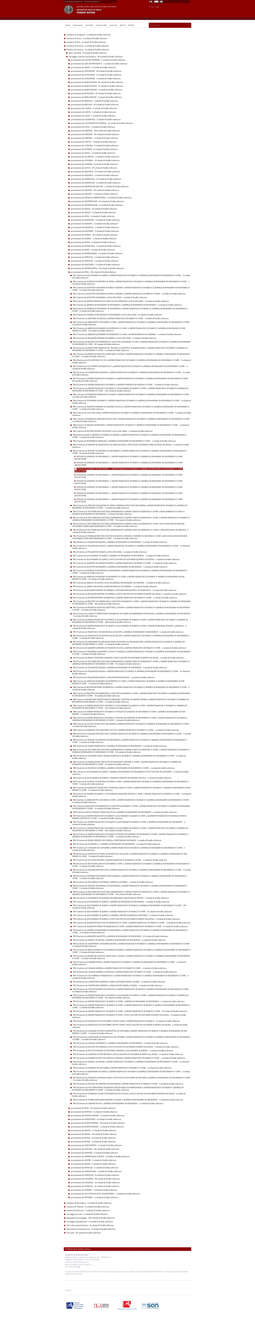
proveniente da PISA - (93, 272)
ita (152, 7)
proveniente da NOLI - (93, 216)
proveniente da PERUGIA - (94, 257)
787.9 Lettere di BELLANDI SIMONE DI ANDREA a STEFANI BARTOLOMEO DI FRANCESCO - (124, 590)
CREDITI (68, 1290)
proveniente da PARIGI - (94, 235)
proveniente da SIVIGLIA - (94, 1168)
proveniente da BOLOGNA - (96, 93)
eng (157, 7)
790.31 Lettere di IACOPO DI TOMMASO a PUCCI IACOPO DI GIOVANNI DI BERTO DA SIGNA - (125, 1047)
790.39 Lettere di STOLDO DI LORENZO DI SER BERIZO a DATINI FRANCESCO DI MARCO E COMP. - (128, 1084)
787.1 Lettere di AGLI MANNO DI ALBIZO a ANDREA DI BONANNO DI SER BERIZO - (121, 556)
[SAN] (150, 1306)
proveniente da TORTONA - (95, 1175)
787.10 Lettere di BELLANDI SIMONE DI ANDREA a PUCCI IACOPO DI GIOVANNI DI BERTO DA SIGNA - (129, 594)
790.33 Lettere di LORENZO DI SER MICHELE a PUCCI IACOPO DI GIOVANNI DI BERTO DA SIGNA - (128, 1054)
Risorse (123, 25)
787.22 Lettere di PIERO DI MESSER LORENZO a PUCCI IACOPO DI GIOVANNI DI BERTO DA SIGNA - (128, 658)
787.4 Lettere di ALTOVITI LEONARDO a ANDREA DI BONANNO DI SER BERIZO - (120, 567)
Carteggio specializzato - (89, 1222)
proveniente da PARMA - (93, 238)
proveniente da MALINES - (94, 175)
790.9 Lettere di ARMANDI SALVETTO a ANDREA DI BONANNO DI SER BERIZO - (120, 936)
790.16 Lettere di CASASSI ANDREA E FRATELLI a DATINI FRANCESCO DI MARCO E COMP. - (125, 972)
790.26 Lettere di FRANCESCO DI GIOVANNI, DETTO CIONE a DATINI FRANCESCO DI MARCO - (126, 1021)
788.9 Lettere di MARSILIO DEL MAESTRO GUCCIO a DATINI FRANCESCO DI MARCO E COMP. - (126, 730)
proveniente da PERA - (93, 250)
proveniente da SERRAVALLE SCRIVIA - (100, 1156)
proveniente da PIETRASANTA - (97, 268)
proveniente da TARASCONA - (96, 1171)
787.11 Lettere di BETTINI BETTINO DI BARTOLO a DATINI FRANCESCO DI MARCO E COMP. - (125, 598)
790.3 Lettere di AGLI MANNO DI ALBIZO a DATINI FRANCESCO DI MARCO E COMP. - (122, 911)
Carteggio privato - (87, 1214)
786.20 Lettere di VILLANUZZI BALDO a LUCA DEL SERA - (110, 552)
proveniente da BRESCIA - (94, 101)
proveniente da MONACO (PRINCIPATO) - (101, 198)
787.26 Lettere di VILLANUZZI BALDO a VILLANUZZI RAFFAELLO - (114, 677)
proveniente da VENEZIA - (95, 1186)
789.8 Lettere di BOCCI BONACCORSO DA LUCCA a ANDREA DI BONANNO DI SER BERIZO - (125, 812)
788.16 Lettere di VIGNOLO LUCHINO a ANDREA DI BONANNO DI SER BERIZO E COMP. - (124, 768)
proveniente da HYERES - (94, 149)
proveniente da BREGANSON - (96, 97)
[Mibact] (75, 1306)
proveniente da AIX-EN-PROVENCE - (99, 64)
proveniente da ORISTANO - (95, 220)
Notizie (131, 25)
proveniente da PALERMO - (95, 231)
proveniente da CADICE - (94, 108)
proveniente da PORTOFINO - (96, 1119)
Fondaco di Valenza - (87, 1207)
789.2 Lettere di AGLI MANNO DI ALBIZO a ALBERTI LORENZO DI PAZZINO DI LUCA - (122, 778)
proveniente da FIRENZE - (95, 131)
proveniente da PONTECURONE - (97, 1115)
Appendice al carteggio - (90, 1218)
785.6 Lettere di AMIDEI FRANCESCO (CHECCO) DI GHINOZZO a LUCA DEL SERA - (121, 301)
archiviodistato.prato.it (73, 2)
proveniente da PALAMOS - (95, 227)
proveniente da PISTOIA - (94, 1112)
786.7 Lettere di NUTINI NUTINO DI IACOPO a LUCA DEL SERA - (112, 431)
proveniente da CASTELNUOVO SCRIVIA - (102, 123)
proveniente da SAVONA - (95, 1149)
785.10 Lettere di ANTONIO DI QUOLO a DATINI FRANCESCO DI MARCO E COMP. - (121, 318)
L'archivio (89, 25)
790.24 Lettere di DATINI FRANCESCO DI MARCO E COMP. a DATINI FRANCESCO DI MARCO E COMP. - (130, 1011)
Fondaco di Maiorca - (87, 1210)
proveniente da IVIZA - (93, 153)
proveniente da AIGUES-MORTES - (98, 60)
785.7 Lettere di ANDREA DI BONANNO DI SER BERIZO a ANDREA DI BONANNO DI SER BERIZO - (127, 305)
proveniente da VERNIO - (94, 1190)
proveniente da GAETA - (93, 142)
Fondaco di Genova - (87, 50)
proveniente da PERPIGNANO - (96, 253)
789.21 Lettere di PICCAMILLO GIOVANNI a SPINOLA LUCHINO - (113, 882)
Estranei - (83, 1233)
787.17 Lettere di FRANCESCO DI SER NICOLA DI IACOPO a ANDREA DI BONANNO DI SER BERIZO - (128, 632)
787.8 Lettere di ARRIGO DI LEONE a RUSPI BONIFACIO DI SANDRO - (115, 586)
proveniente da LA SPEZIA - (95, 157)
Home (67, 25)
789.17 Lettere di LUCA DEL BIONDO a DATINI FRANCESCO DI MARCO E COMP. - (120, 860)
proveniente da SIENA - (93, 1164)
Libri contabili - (88, 53)
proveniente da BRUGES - (95, 105)
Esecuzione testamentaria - (90, 1229)
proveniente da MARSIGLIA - (96, 179)
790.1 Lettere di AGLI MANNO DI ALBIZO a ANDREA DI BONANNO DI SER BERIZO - (121, 902)
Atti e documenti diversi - (90, 1225)
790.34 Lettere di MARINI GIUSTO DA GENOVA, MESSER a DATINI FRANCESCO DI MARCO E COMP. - (129, 1058)
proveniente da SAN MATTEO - (96, 1145)
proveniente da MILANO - (95, 190)
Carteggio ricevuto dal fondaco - (96, 57)
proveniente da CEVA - (93, 127)
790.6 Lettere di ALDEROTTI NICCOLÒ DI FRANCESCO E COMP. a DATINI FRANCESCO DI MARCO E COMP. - (131, 923)
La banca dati (101, 25)
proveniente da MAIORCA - (95, 172)
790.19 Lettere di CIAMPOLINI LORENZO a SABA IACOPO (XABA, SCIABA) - (117, 985)
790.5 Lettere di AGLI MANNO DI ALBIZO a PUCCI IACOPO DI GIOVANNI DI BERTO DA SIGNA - (126, 919)
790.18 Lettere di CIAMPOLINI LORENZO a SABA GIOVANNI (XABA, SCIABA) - (119, 982)
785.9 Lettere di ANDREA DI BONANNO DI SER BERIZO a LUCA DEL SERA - (117, 315)
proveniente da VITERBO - (94, 1197)
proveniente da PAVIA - (93, 242)
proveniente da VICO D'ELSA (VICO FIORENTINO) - (105, 1194)
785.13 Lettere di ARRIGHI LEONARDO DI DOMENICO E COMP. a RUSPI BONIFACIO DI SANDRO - (127, 334)
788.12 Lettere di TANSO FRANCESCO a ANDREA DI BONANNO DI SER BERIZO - (120, 746)
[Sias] (161, 2)
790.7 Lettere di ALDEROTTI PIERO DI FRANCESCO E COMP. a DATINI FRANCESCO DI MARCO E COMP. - (130, 926)
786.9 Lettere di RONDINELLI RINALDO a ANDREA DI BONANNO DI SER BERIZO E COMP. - (124, 441)
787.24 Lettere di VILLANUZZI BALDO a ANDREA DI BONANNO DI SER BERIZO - (120, 667)
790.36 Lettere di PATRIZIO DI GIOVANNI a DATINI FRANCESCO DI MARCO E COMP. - (122, 1068)
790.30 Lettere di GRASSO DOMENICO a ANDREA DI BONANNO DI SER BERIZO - (120, 1043)
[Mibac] (151, 2)
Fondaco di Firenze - (87, 46)
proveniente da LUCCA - (94, 168)
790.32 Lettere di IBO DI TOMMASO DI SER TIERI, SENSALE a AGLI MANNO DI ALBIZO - (123, 1050)
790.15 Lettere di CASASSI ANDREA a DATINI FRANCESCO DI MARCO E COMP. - (119, 968)
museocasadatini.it (91, 2)
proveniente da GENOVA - (94, 145)
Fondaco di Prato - (86, 38)
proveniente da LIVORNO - (95, 160)
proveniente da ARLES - (93, 67)
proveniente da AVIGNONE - (96, 71)
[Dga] (103, 1306)
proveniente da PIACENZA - (95, 265)
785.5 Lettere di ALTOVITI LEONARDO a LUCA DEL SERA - (110, 297)
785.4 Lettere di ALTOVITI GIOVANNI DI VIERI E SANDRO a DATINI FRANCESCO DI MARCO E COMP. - (129, 294)
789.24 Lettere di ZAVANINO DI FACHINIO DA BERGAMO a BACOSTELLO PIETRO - (121, 898)
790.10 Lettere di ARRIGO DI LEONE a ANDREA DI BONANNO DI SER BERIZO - (119, 940)
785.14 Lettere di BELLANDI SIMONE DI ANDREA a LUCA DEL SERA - (114, 338)
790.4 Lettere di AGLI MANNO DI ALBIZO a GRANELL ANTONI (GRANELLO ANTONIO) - (123, 915)
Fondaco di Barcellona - (89, 1203)
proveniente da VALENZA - (95, 1179)
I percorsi (113, 25)
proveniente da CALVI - (93, 116)
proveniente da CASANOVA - (95, 119)
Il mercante (77, 25)
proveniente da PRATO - (93, 1130)
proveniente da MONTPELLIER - (97, 201)
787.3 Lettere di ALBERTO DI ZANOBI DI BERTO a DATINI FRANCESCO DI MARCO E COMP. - (125, 563)
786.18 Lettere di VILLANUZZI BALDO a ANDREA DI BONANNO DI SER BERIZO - (120, 542)
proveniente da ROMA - (94, 1134)
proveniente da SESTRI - (93, 1160)
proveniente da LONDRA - (94, 164)
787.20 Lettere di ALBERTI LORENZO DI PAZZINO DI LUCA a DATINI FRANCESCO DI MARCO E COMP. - (129, 648)
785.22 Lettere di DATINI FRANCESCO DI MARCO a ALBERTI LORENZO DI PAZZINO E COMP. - (125, 385)
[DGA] (156, 2)
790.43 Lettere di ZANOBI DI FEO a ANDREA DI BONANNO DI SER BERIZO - (118, 1103)
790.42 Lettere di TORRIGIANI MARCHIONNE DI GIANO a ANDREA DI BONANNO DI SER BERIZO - (128, 1100)
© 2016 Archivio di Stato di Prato (78, 1249)
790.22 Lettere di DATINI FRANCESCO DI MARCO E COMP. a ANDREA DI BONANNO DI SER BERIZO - (128, 1001)
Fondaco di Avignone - (88, 35)
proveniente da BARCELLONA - (97, 82)
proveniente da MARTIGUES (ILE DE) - (99, 186)
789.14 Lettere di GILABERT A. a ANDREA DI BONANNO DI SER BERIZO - (116, 844)
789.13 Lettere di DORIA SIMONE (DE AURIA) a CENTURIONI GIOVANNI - (117, 840)
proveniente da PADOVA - (94, 224)
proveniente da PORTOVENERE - (98, 1123)
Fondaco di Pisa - (86, 42)
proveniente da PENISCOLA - (95, 246)
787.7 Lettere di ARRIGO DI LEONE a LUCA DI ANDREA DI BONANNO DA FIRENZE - (121, 583)
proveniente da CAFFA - (93, 112)
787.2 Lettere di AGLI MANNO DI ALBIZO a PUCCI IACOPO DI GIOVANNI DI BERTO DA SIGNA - (126, 559)
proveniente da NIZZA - (94, 209)
